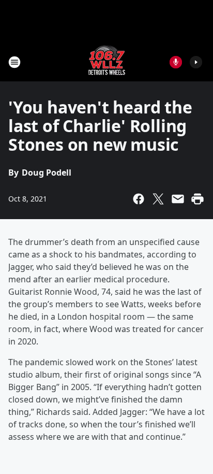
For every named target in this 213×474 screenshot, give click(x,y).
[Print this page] (197, 199)
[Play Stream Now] (196, 62)
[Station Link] (106, 62)
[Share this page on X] (158, 199)
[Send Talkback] (176, 62)
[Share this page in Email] (178, 199)
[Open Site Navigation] (14, 62)
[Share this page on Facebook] (138, 199)
